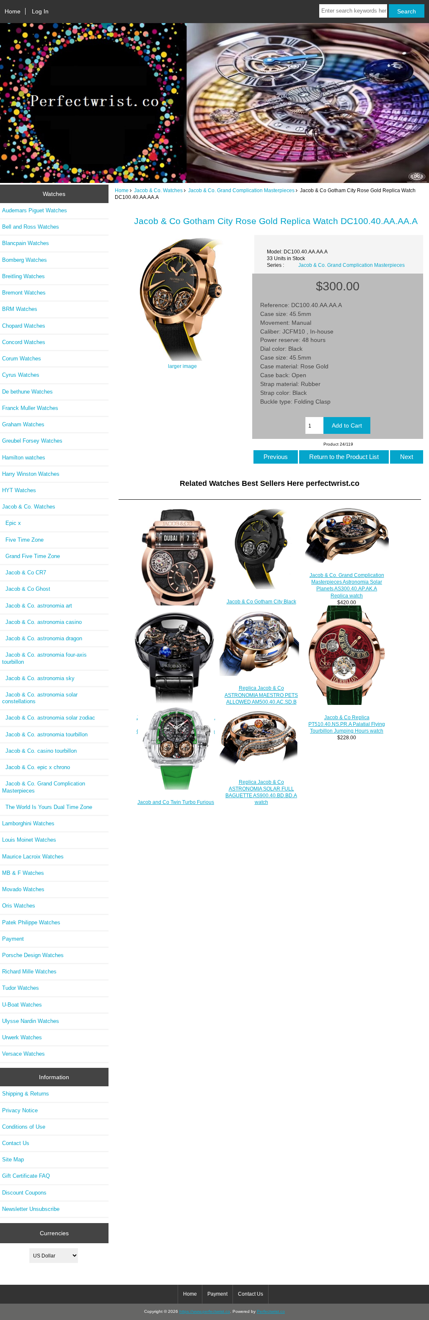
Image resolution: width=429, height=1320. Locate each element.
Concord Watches (23, 342)
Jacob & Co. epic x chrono (36, 767)
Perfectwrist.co (271, 1311)
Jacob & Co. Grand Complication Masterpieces (241, 190)
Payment (13, 939)
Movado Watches (23, 889)
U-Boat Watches (22, 1005)
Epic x (11, 523)
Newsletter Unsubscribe (30, 1209)
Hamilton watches (23, 457)
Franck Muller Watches (30, 408)
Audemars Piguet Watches (34, 210)
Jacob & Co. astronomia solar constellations (40, 697)
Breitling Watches (23, 276)
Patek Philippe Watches (31, 922)
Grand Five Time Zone (31, 556)
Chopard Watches (23, 326)
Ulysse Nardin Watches (30, 1021)
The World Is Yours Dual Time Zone (47, 807)
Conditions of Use (23, 1127)
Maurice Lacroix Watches (33, 856)
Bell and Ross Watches (30, 227)
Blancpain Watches (25, 243)
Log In (40, 11)
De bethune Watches (27, 392)
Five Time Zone (23, 540)
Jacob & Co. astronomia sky (38, 678)
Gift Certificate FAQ (26, 1176)
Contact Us (15, 1143)
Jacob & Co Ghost (26, 589)
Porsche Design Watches (33, 955)
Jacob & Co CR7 (24, 572)
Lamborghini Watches (28, 823)
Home (13, 11)
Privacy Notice (20, 1110)
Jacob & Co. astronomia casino (42, 622)
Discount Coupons (24, 1193)
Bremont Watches (24, 293)
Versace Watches (23, 1054)
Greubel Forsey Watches (32, 441)
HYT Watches (19, 490)
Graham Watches (23, 424)
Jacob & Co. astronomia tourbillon (45, 734)
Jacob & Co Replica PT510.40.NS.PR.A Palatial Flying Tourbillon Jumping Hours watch (346, 724)
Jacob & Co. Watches (158, 190)
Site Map (13, 1159)
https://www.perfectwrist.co (204, 1311)
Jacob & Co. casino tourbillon (39, 751)
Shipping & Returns (25, 1093)
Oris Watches (18, 906)
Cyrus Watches (20, 375)
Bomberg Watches (24, 260)
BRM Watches (19, 309)
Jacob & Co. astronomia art (37, 606)
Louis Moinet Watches (29, 840)
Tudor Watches (20, 988)
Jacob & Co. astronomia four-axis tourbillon (44, 658)
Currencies (54, 1233)
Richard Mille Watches (29, 971)
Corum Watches (21, 358)
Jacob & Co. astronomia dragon (42, 638)
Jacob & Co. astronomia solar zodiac (48, 718)
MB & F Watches (23, 873)
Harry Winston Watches (30, 474)
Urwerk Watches (22, 1037)
